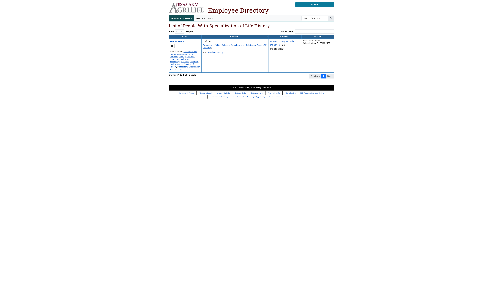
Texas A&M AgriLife (246, 87)
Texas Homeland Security (219, 97)
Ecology (182, 56)
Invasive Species (184, 64)
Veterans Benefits (274, 93)
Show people (181, 31)
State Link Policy (241, 93)
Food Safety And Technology (180, 60)
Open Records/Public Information (281, 97)
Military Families (290, 93)
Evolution (191, 56)
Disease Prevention (178, 54)
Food (172, 59)
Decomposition (190, 51)
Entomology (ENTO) (211, 45)
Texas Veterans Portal (240, 97)
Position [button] (234, 36)
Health (173, 64)
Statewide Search (257, 93)
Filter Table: (287, 31)
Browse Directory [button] (181, 18)
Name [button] (184, 36)
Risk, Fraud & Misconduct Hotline (312, 93)
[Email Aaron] (172, 46)
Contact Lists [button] (204, 18)
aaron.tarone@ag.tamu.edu (282, 41)
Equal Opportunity (258, 97)
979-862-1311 (276, 45)
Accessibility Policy (224, 93)
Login (315, 4)
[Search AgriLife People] (331, 18)
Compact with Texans (186, 93)
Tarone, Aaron (177, 41)
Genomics (194, 61)
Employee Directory (238, 10)
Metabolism (182, 67)
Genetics (185, 61)
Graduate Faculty (215, 52)
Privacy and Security (206, 93)
